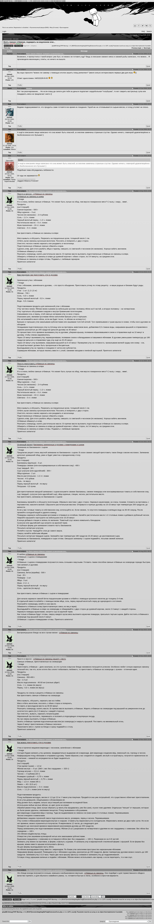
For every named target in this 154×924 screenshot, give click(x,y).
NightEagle (18, 43)
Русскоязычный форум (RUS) (39, 27)
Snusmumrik (13, 43)
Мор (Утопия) (54, 27)
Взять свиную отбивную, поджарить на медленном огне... (29, 42)
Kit (22, 43)
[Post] (132, 54)
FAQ (143, 31)
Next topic (147, 48)
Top (9, 66)
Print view (7, 48)
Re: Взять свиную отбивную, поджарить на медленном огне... (46, 191)
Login (4, 31)
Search (149, 31)
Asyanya (29, 88)
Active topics (16, 38)
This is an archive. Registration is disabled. (15, 27)
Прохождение (64, 27)
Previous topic (136, 48)
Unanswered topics (8, 38)
